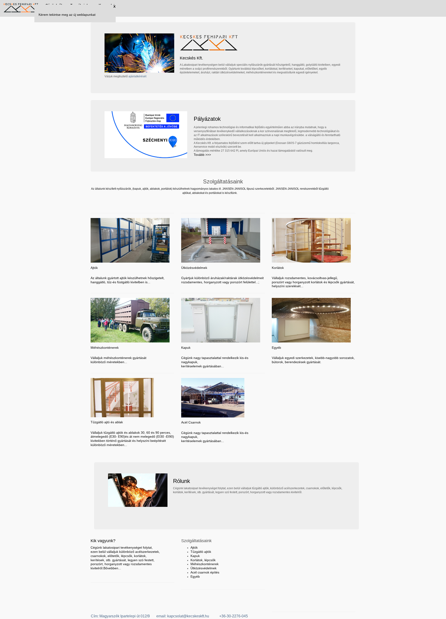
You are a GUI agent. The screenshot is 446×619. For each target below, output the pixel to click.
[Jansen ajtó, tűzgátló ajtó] (21, 8)
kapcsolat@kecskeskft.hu (188, 616)
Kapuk (195, 556)
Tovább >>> (202, 154)
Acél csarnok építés (204, 572)
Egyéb (195, 576)
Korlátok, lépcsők (203, 560)
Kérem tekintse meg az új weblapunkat (67, 14)
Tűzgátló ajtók (200, 552)
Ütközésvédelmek (203, 568)
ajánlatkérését (137, 76)
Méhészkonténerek (204, 564)
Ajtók (194, 547)
